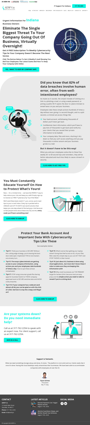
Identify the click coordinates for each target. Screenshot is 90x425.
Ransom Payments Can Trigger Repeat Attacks (47, 403)
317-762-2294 (79, 6)
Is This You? (35, 10)
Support (84, 10)
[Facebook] (62, 403)
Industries (49, 10)
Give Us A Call (12, 340)
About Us (70, 10)
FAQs (29, 10)
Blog (65, 10)
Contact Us (78, 10)
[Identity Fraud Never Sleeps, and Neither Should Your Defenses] (33, 412)
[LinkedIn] (65, 403)
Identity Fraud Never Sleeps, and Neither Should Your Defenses (48, 412)
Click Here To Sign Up (15, 219)
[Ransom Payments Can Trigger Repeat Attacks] (33, 404)
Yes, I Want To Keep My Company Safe (20, 69)
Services (41, 10)
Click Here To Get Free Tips (54, 165)
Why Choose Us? (57, 10)
